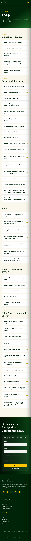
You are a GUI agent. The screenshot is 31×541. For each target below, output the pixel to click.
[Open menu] (28, 2)
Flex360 (6, 534)
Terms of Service (5, 539)
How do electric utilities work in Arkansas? (12, 342)
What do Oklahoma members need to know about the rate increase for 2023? (14, 198)
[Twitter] (7, 491)
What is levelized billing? (10, 179)
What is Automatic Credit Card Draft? (14, 132)
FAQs (3, 517)
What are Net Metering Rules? (12, 381)
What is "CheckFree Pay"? (11, 137)
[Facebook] (3, 491)
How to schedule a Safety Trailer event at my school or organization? (14, 259)
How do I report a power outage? (13, 48)
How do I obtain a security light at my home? (14, 278)
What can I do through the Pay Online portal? (14, 112)
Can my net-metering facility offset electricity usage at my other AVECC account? (14, 403)
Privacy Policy (24, 537)
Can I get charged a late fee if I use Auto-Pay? (13, 119)
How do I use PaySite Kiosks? (12, 92)
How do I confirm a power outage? (13, 42)
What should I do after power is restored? (12, 54)
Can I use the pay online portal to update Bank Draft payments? (13, 104)
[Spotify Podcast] (19, 491)
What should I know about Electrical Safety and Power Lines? (13, 215)
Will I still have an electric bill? (12, 349)
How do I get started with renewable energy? (13, 322)
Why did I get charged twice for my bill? (14, 126)
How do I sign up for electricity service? (14, 285)
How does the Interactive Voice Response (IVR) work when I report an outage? (14, 62)
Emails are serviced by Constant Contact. (11, 461)
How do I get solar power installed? (13, 370)
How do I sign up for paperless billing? (14, 184)
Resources (4, 519)
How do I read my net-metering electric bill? (14, 356)
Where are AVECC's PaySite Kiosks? (14, 86)
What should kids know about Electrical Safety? (14, 230)
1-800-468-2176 (6, 499)
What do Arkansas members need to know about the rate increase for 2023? (14, 191)
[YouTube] (15, 491)
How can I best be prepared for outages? (12, 71)
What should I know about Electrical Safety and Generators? (13, 222)
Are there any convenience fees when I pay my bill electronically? (14, 172)
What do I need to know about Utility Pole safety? (14, 244)
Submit (15, 465)
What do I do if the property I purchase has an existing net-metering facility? (14, 388)
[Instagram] (11, 491)
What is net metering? (10, 375)
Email (5, 441)
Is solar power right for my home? (13, 336)
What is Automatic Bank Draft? (12, 98)
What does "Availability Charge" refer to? (14, 150)
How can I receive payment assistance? (14, 143)
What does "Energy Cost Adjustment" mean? (14, 157)
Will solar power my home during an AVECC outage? (13, 363)
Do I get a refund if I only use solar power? (13, 329)
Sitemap (4, 523)
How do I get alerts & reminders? (12, 291)
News (3, 515)
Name (5, 448)
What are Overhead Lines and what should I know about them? (13, 237)
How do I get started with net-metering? (12, 395)
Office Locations (5, 521)
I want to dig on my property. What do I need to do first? (14, 252)
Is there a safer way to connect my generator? (13, 303)
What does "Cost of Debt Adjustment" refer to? (14, 164)
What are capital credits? (10, 296)
